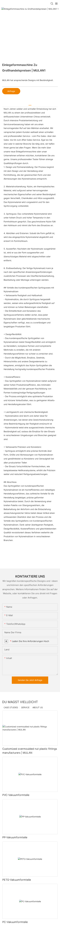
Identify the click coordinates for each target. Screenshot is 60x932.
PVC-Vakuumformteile (15, 794)
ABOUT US (37, 707)
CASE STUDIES (11, 707)
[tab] (30, 104)
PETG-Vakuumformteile (16, 879)
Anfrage (11, 91)
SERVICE (25, 707)
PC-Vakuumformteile (15, 922)
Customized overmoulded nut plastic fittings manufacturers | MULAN (29, 750)
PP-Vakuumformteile (14, 837)
